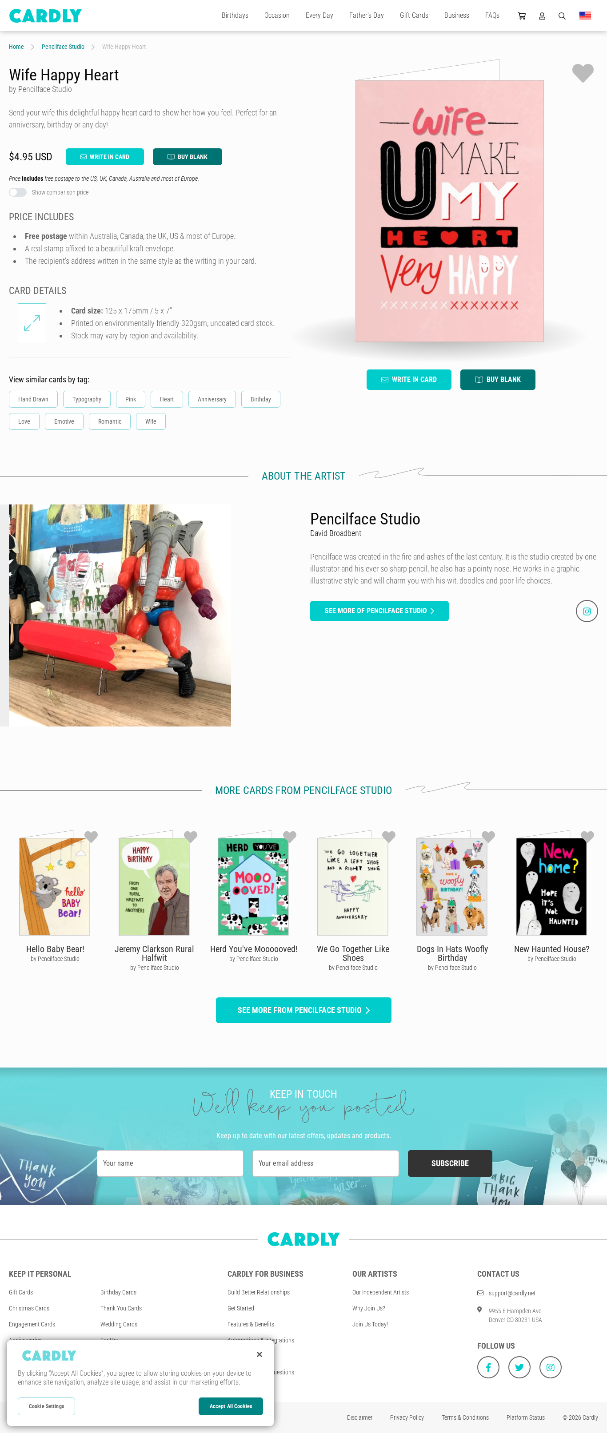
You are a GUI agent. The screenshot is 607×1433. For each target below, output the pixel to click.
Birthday (261, 399)
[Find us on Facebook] (488, 1367)
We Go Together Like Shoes (353, 953)
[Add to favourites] (583, 73)
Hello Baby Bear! (55, 949)
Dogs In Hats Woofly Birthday (452, 953)
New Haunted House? (551, 949)
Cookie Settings (46, 1406)
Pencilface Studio (63, 46)
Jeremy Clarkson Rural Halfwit (154, 953)
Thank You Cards (121, 1308)
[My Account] (542, 15)
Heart (167, 399)
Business (456, 15)
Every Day (319, 15)
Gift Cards (414, 15)
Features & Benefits (251, 1324)
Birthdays (235, 15)
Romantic (109, 421)
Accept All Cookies (231, 1406)
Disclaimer (359, 1417)
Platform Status (526, 1417)
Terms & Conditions (465, 1417)
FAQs (492, 15)
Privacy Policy (407, 1417)
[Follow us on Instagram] (550, 1367)
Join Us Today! (370, 1324)
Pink (130, 399)
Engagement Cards (32, 1324)
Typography (86, 399)
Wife (150, 421)
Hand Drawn (33, 399)
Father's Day (366, 15)
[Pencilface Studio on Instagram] (587, 611)
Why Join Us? (368, 1308)
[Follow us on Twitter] (519, 1367)
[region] (140, 1383)
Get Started (241, 1308)
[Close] (259, 1354)
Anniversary (212, 399)
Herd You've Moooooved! (254, 949)
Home (16, 46)
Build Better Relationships (259, 1292)
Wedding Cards (118, 1324)
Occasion (277, 15)
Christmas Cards (29, 1308)
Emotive (64, 421)
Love (24, 421)
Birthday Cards (118, 1292)
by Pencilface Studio (55, 958)
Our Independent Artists (380, 1292)
